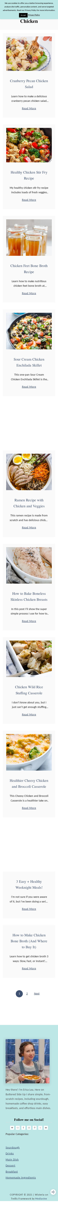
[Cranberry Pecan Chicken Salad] (29, 53)
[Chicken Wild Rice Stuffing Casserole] (29, 659)
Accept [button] (23, 15)
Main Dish (12, 1159)
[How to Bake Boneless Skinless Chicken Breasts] (29, 565)
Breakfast (12, 1171)
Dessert (10, 1165)
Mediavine (41, 1199)
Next (37, 993)
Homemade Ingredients (21, 1177)
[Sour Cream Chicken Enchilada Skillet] (29, 331)
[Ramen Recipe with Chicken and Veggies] (29, 472)
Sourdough (13, 1147)
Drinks (10, 1153)
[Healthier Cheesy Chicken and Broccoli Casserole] (29, 752)
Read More (29, 109)
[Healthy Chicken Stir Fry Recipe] (29, 145)
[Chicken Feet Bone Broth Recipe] (29, 237)
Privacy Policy (34, 15)
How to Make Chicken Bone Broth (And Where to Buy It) (29, 941)
